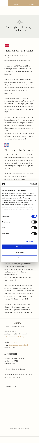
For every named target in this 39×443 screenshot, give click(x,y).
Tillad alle (19, 247)
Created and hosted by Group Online (19, 428)
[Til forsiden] (19, 10)
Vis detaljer (29, 241)
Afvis (19, 258)
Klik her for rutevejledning (14, 337)
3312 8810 (13, 342)
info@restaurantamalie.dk (18, 345)
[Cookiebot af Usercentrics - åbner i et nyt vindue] (28, 184)
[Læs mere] (19, 391)
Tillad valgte (19, 252)
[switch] (34, 222)
